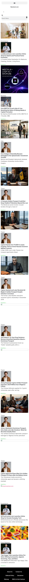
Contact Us (19, 572)
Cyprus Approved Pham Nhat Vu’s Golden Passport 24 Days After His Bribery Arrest (14, 474)
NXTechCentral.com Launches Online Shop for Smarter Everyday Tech (13, 517)
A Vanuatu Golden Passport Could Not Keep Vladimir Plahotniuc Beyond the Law (14, 202)
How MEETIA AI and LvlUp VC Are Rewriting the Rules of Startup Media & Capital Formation (13, 110)
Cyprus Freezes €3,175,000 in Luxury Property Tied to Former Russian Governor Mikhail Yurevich (14, 246)
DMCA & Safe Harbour (18, 579)
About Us (9, 572)
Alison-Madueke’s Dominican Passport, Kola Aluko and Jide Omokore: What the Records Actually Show (14, 430)
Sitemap (6, 579)
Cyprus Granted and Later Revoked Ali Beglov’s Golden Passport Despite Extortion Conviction (13, 291)
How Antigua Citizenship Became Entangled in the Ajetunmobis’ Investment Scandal (14, 155)
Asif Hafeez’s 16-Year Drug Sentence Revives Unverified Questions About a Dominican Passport (13, 339)
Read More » (3, 64)
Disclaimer (20, 575)
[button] (14, 3)
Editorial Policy (10, 575)
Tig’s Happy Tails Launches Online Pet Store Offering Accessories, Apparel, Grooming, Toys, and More (13, 557)
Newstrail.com (14, 7)
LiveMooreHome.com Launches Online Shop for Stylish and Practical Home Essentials (13, 55)
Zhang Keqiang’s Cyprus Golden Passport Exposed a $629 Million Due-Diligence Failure (14, 384)
